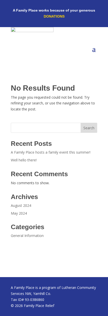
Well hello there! (24, 160)
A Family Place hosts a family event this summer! (50, 152)
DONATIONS (54, 16)
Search (88, 127)
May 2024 (19, 213)
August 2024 (21, 205)
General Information (27, 235)
